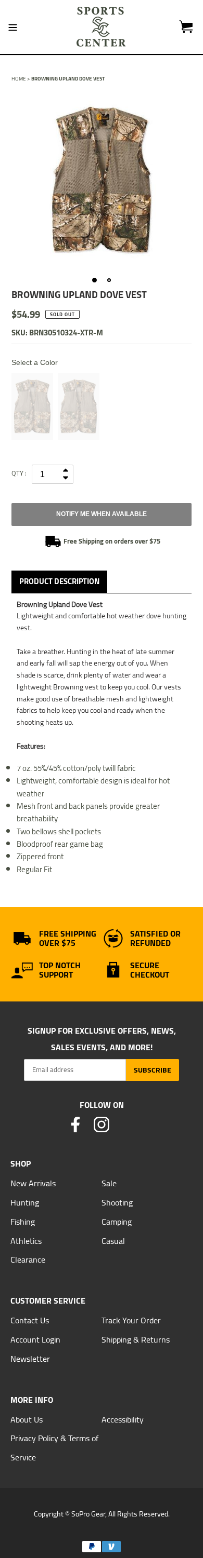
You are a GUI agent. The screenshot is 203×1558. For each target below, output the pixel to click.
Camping (117, 1221)
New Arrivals (33, 1183)
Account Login (35, 1339)
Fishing (22, 1221)
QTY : (19, 473)
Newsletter (30, 1358)
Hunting (24, 1202)
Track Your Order (131, 1320)
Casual (113, 1241)
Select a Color (34, 362)
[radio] (32, 406)
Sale (109, 1183)
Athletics (26, 1241)
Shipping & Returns (136, 1339)
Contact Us (29, 1320)
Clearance (27, 1259)
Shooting (117, 1202)
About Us (26, 1419)
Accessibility (123, 1419)
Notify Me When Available (101, 514)
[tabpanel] (101, 180)
